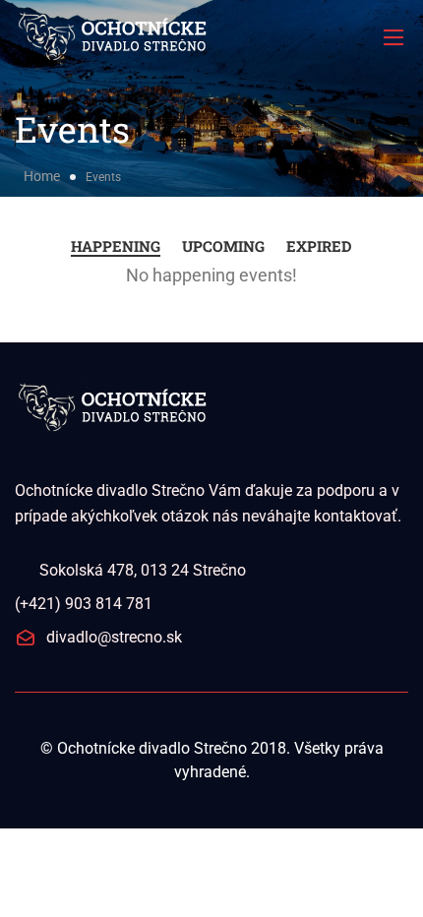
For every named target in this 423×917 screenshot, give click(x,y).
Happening (115, 246)
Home (42, 176)
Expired (318, 246)
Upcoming (223, 246)
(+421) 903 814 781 (83, 603)
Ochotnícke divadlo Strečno (152, 748)
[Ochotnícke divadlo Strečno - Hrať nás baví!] (211, 37)
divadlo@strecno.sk (114, 637)
